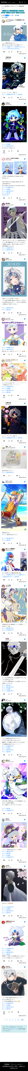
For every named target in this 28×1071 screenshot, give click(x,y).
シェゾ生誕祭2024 (11, 12)
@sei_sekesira (9, 482)
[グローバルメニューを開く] (25, 2)
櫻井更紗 (8, 203)
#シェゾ (4, 534)
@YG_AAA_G (9, 361)
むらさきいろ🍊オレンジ (12, 359)
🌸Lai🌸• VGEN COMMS (12, 158)
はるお (7, 258)
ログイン (13, 1029)
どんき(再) (8, 585)
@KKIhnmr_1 (8, 640)
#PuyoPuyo (11, 48)
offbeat (8, 103)
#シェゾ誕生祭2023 (8, 191)
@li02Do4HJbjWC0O (10, 447)
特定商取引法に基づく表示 (10, 1066)
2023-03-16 (22, 314)
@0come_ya (8, 867)
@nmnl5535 (8, 700)
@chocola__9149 (9, 319)
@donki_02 (8, 586)
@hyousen (8, 58)
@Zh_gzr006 (9, 259)
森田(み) (8, 760)
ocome (7, 865)
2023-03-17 (22, 200)
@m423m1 (8, 820)
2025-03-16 (22, 53)
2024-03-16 (22, 99)
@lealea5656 (9, 967)
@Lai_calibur (9, 159)
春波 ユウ (8, 446)
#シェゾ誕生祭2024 (8, 146)
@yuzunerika (9, 922)
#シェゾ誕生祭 (15, 47)
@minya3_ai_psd (10, 761)
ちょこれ (8, 318)
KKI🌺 (7, 638)
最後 (22, 1019)
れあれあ (8, 966)
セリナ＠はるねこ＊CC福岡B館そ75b (15, 20)
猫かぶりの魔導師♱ (10, 548)
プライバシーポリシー (16, 1064)
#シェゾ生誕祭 (6, 47)
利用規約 (7, 1064)
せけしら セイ (9, 481)
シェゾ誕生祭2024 (20, 12)
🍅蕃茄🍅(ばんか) (10, 921)
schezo (3, 12)
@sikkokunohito (9, 550)
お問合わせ (22, 1066)
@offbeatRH (8, 104)
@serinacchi (8, 21)
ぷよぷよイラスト (13, 10)
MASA (7, 819)
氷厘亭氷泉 (8, 57)
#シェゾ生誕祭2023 (8, 187)
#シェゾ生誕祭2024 (8, 94)
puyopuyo (21, 10)
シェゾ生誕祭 (5, 10)
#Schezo (17, 48)
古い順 (11, 15)
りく (7, 699)
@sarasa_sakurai (9, 204)
